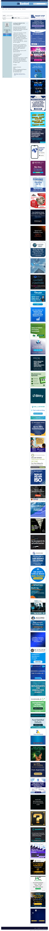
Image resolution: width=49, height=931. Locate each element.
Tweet (8, 35)
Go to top (45, 928)
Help (35, 928)
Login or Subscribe (43, 0)
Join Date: (6, 30)
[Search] (46, 4)
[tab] (4, 16)
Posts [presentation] (4, 15)
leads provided (16, 74)
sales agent (20, 74)
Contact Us (39, 928)
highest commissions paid (19, 73)
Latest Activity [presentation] (10, 15)
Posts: (6, 32)
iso (24, 73)
